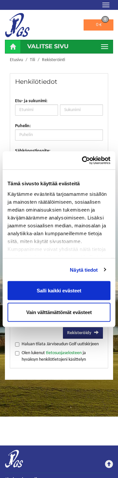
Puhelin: (23, 126)
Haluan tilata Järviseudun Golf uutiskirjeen (60, 344)
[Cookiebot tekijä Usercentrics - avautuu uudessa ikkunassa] (83, 160)
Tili (32, 59)
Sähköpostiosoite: (32, 150)
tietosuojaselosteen (64, 353)
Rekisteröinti (53, 59)
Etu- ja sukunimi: (31, 101)
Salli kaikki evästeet (59, 290)
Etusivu (16, 59)
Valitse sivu (48, 46)
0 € (101, 23)
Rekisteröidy (79, 332)
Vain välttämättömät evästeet (59, 312)
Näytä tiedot (84, 269)
